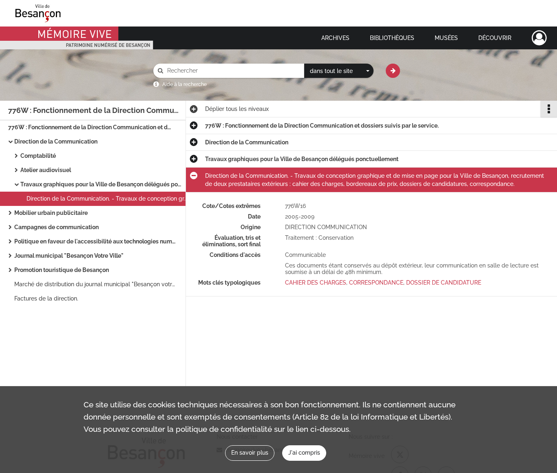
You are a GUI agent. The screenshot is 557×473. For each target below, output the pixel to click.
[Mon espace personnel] (539, 38)
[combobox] (339, 71)
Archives (335, 38)
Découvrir (494, 38)
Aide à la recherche (184, 84)
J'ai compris (304, 452)
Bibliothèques (392, 38)
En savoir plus (249, 452)
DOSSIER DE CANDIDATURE (443, 282)
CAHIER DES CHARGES (315, 282)
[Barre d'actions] (549, 109)
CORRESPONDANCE (376, 282)
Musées (446, 38)
